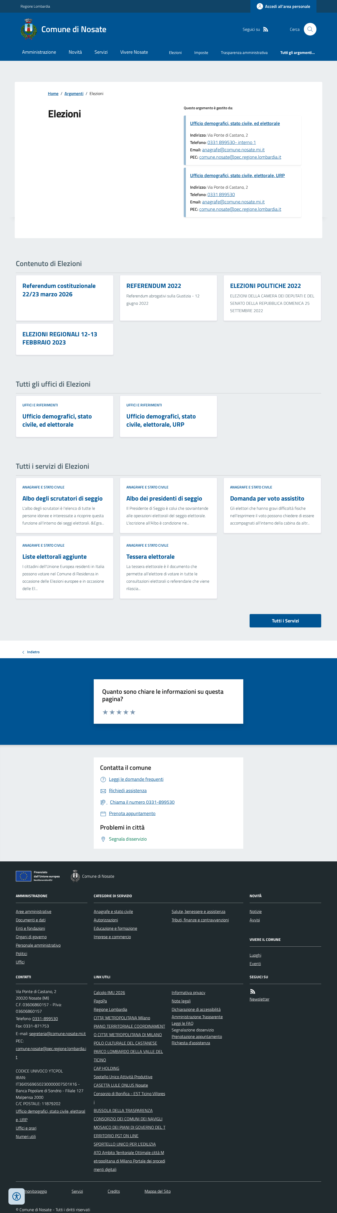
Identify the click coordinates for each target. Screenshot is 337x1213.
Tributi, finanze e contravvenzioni (200, 920)
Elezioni (175, 52)
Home (53, 93)
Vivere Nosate (134, 52)
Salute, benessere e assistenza (198, 911)
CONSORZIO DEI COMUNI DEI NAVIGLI (128, 1119)
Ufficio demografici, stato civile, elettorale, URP (237, 175)
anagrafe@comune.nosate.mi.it (233, 149)
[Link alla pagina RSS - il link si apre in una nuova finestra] (265, 29)
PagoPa (100, 1001)
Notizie (256, 911)
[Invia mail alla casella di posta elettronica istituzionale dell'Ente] (57, 1033)
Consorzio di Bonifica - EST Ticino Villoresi (129, 1097)
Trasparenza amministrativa (244, 52)
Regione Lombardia (35, 6)
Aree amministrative (33, 911)
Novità (75, 52)
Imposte (201, 52)
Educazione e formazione (115, 928)
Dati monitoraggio (31, 1191)
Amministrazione (39, 52)
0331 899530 (221, 194)
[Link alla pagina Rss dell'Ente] (253, 991)
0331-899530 (45, 1018)
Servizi (101, 52)
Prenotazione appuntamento (197, 1036)
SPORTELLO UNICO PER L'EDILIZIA (125, 1144)
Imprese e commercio (112, 937)
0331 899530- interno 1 (231, 142)
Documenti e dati (31, 920)
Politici (21, 953)
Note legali (181, 1001)
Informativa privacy (188, 992)
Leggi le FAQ (183, 1023)
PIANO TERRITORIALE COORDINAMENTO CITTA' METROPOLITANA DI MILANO (129, 1030)
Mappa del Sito (158, 1191)
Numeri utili (26, 1136)
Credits (114, 1191)
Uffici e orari (26, 1128)
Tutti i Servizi (285, 620)
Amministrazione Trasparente (197, 1017)
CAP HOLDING (106, 1068)
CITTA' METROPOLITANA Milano (122, 1018)
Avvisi (255, 920)
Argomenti (74, 93)
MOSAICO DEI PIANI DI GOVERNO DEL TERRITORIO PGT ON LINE (129, 1131)
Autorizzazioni (106, 920)
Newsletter (259, 999)
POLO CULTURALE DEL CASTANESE (125, 1043)
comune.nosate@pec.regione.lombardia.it (240, 157)
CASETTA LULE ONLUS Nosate (121, 1085)
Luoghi (255, 955)
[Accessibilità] (16, 1196)
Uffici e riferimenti (40, 405)
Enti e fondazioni (30, 928)
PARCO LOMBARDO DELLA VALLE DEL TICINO (128, 1055)
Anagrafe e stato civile (43, 487)
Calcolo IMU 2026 (109, 992)
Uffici (20, 962)
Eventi (255, 963)
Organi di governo (31, 937)
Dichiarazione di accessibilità (196, 1009)
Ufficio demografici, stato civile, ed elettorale (235, 123)
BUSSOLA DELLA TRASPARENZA (123, 1110)
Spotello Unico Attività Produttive (123, 1077)
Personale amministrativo (38, 945)
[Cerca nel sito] (308, 29)
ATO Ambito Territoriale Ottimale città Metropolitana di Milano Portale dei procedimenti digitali (129, 1160)
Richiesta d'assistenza (191, 1043)
